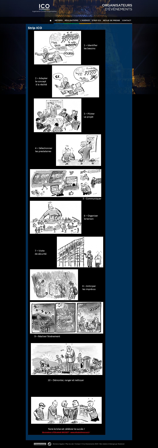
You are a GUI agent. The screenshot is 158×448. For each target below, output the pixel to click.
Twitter (49, 444)
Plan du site (70, 444)
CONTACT (126, 20)
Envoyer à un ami (40, 444)
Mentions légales (58, 444)
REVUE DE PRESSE (111, 20)
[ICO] (44, 8)
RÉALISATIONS (71, 20)
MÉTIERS (59, 20)
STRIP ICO (96, 20)
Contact (77, 444)
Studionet (121, 444)
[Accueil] (51, 20)
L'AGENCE (85, 20)
